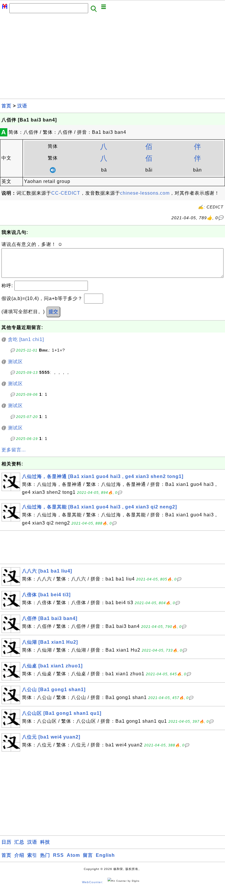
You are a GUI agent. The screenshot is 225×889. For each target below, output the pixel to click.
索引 (32, 855)
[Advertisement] (112, 58)
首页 (6, 105)
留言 (88, 855)
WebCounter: (92, 882)
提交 (53, 311)
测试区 (15, 361)
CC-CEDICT (65, 193)
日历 (6, 842)
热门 (45, 855)
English (105, 855)
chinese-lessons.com (145, 193)
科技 (45, 842)
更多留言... (13, 449)
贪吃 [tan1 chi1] (26, 339)
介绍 (19, 855)
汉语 (22, 105)
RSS (58, 855)
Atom (73, 855)
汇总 (19, 842)
